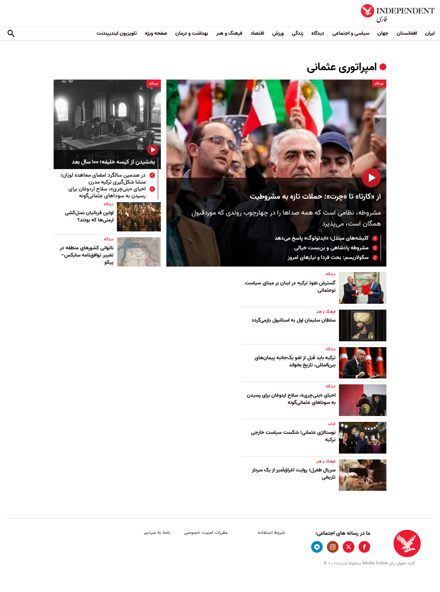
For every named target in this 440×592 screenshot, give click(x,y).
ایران (429, 33)
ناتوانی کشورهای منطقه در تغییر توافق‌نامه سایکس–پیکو (86, 255)
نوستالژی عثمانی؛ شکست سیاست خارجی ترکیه (293, 436)
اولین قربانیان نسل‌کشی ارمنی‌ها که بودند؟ (89, 216)
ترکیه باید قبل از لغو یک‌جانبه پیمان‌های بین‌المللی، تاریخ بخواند (295, 361)
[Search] (11, 34)
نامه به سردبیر (157, 533)
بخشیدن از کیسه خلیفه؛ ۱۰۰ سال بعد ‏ (112, 162)
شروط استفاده (271, 533)
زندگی (297, 33)
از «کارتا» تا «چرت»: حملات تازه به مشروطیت (315, 196)
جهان (382, 33)
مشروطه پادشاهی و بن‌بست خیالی (331, 248)
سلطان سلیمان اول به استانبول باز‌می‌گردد (294, 320)
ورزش (278, 33)
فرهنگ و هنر (229, 33)
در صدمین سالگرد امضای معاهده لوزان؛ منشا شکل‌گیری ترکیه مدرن (103, 179)
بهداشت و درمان (191, 33)
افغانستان (407, 33)
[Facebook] (364, 547)
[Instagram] (333, 547)
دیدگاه (317, 33)
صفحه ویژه (156, 33)
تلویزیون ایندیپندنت (117, 33)
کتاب (332, 424)
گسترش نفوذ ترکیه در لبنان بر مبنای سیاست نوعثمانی (290, 286)
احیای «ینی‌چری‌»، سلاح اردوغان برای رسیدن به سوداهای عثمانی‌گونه (107, 192)
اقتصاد (257, 33)
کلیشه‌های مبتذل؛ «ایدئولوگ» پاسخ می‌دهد (321, 238)
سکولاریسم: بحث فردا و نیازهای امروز (328, 257)
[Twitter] (348, 547)
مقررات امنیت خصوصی (206, 533)
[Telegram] (317, 547)
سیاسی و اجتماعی (350, 33)
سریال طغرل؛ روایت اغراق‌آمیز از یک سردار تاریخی (294, 473)
